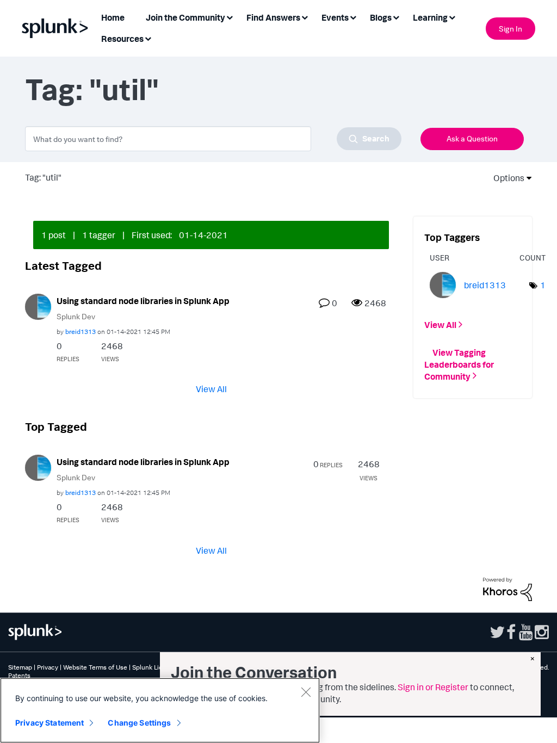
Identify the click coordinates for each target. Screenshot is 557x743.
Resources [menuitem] (122, 38)
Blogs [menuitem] (381, 17)
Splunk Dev (76, 316)
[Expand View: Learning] (452, 16)
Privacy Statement (49, 722)
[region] (160, 710)
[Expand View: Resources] (148, 38)
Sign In (510, 28)
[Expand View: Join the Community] (229, 16)
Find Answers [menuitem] (273, 17)
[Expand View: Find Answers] (304, 16)
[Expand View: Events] (353, 16)
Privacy (47, 667)
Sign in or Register (433, 687)
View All (211, 388)
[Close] (305, 691)
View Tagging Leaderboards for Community (459, 363)
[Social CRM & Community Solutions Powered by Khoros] (507, 588)
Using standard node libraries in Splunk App (143, 300)
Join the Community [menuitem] (185, 17)
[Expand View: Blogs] (396, 16)
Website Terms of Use (95, 667)
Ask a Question (472, 138)
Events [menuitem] (335, 17)
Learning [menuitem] (430, 17)
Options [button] (505, 177)
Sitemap (20, 667)
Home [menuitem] (113, 17)
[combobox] (213, 138)
